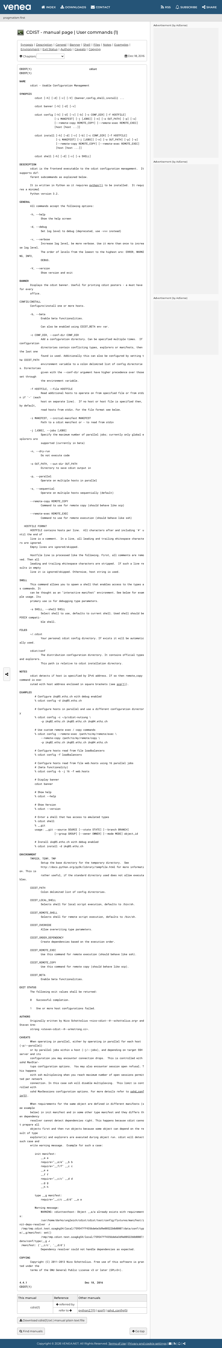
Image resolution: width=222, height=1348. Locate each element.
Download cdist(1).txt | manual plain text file (53, 1320)
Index (51, 7)
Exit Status (49, 49)
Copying (95, 49)
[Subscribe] (179, 1343)
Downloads (75, 7)
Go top (140, 1331)
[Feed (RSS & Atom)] (175, 1343)
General (61, 44)
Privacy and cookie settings (147, 1343)
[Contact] (170, 1343)
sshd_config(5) (117, 1310)
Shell (86, 44)
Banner (75, 44)
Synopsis (27, 44)
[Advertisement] (186, 93)
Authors (66, 49)
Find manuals (32, 1331)
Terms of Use (117, 1343)
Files (96, 44)
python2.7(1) (86, 1310)
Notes (107, 44)
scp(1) (121, 684)
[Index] (17, 7)
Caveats (80, 49)
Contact (103, 7)
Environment (30, 49)
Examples (121, 44)
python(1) (96, 185)
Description (44, 44)
